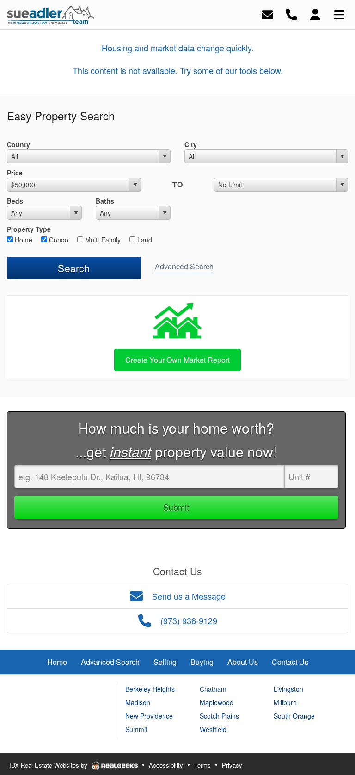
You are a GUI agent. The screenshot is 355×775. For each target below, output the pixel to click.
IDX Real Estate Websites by (49, 765)
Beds (15, 200)
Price (15, 172)
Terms (202, 765)
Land (143, 239)
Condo (57, 239)
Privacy (232, 765)
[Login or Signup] (315, 13)
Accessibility (166, 765)
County (18, 144)
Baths (105, 200)
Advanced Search (184, 266)
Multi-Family (102, 239)
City (190, 144)
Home (22, 239)
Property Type (29, 229)
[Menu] (339, 13)
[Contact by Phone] (291, 13)
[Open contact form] (267, 13)
